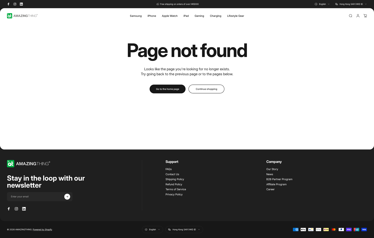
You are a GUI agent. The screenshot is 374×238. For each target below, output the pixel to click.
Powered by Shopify (42, 229)
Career (270, 189)
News (269, 174)
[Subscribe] (67, 197)
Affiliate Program (276, 184)
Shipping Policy (175, 179)
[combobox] (322, 4)
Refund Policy (174, 184)
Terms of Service (176, 189)
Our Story (272, 169)
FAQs (169, 169)
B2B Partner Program (279, 179)
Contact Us (172, 174)
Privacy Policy (174, 194)
